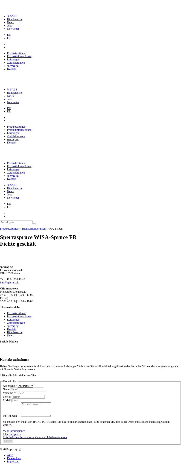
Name (6, 389)
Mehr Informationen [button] (14, 430)
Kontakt (11, 69)
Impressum (13, 461)
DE (9, 34)
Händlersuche (14, 19)
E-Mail (7, 400)
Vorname (8, 392)
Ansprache (10, 385)
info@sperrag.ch (9, 282)
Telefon (7, 396)
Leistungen (13, 59)
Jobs (9, 25)
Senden (8, 440)
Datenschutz (14, 458)
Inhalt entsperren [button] (12, 434)
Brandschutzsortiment (34, 228)
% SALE (12, 15)
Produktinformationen (19, 56)
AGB (10, 455)
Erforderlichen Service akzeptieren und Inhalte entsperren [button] (35, 437)
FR (9, 37)
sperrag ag (13, 65)
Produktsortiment (16, 53)
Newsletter (13, 28)
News (10, 22)
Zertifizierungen (16, 62)
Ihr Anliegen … (12, 415)
